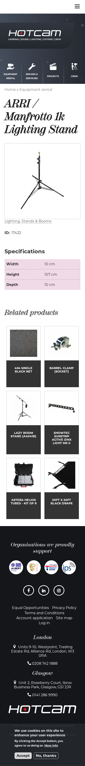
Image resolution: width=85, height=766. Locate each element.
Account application (34, 618)
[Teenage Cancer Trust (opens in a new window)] (51, 567)
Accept (23, 756)
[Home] (28, 7)
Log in (44, 623)
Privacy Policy (64, 608)
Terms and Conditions (44, 613)
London (42, 637)
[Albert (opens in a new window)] (16, 567)
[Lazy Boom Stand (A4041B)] (23, 422)
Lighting (12, 221)
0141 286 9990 (45, 695)
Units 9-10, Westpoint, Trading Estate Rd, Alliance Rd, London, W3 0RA (42, 651)
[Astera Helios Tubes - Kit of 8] (23, 488)
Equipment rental (35, 89)
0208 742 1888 (45, 663)
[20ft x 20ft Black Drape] (61, 488)
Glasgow (42, 673)
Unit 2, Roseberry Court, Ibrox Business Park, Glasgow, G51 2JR (43, 685)
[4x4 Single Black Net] (23, 356)
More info (51, 745)
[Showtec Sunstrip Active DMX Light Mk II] (61, 422)
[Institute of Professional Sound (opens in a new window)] (69, 567)
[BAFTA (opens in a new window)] (34, 567)
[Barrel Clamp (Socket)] (61, 356)
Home (10, 89)
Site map (64, 618)
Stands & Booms (36, 221)
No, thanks (46, 756)
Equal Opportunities (30, 608)
